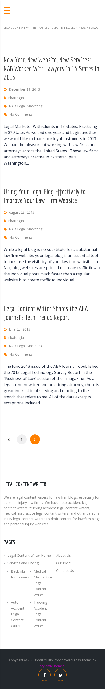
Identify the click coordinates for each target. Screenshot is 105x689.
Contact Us (65, 570)
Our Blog (63, 563)
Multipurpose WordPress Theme (68, 660)
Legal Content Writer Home (29, 555)
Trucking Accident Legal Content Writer (40, 614)
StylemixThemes (52, 666)
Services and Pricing (23, 563)
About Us (63, 555)
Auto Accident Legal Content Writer (17, 614)
